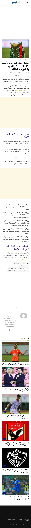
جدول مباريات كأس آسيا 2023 (21, 268)
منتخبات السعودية (20, 90)
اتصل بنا (21, 520)
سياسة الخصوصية (11, 519)
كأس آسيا (10, 268)
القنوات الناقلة (17, 263)
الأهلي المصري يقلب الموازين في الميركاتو (15, 364)
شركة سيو (26, 519)
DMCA (27, 520)
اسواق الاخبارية (22, 524)
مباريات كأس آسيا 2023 (13, 270)
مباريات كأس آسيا (24, 270)
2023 (23, 263)
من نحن (20, 519)
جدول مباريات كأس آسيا (22, 265)
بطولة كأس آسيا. (22, 259)
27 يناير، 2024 (17, 75)
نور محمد (26, 75)
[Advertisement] (15, 21)
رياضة (4, 360)
